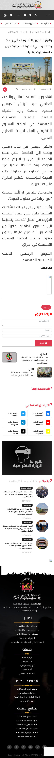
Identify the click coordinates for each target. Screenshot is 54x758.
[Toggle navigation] (48, 15)
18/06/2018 (44, 89)
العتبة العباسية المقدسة (27, 732)
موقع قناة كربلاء (27, 701)
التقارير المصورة (26, 488)
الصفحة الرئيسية (39, 32)
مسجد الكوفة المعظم (27, 737)
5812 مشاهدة (27, 89)
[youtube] (24, 15)
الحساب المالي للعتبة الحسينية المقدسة (27, 642)
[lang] (5, 15)
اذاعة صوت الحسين (27, 674)
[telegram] (23, 747)
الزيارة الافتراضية (27, 665)
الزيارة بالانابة (27, 657)
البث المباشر (27, 661)
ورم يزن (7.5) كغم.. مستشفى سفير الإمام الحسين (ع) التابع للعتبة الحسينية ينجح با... (19, 546)
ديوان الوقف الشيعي (27, 693)
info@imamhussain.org (27, 626)
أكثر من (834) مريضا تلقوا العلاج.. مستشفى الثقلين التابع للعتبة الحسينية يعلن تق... (20, 511)
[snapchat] (16, 747)
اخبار (25, 32)
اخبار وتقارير (13, 32)
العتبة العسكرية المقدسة (27, 728)
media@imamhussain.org (27, 634)
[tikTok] (9, 747)
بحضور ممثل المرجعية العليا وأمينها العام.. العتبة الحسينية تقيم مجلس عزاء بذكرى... (18, 494)
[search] (11, 15)
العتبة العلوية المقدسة (27, 716)
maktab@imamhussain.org (27, 630)
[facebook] (35, 15)
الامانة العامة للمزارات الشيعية (27, 697)
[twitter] (30, 15)
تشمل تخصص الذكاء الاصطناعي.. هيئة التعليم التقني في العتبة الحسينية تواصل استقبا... (18, 528)
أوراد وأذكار (27, 669)
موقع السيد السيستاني (27, 689)
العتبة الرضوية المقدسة (27, 724)
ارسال (41, 343)
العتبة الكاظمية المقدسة (27, 720)
